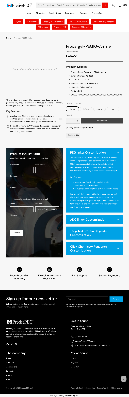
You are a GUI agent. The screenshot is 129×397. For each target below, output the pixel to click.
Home (8, 38)
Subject (38, 203)
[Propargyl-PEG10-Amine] (34, 69)
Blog (8, 379)
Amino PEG (32, 21)
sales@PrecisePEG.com (84, 341)
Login (73, 358)
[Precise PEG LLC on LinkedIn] (15, 345)
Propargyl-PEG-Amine (81, 27)
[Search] (105, 5)
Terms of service (103, 388)
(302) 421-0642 (81, 336)
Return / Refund (77, 388)
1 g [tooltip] (113, 109)
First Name (14, 164)
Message (13, 215)
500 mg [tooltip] (99, 109)
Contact (9, 375)
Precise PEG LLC (26, 388)
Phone (12, 203)
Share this (74, 135)
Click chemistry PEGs (78, 21)
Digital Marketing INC (70, 395)
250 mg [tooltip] (86, 109)
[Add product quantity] (77, 120)
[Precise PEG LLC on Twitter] (11, 345)
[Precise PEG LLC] (19, 5)
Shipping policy (117, 388)
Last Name (39, 164)
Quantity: (73, 103)
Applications (11, 367)
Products (10, 371)
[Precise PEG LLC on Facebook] (7, 345)
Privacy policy (90, 388)
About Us (10, 362)
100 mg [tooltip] (72, 109)
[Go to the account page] (113, 5)
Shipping (69, 128)
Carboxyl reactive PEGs (53, 21)
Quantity (69, 115)
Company (14, 176)
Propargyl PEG (60, 27)
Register (74, 362)
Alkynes (17, 21)
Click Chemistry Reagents (104, 21)
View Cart (75, 367)
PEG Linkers (43, 27)
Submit (17, 232)
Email (13, 187)
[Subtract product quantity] (68, 120)
